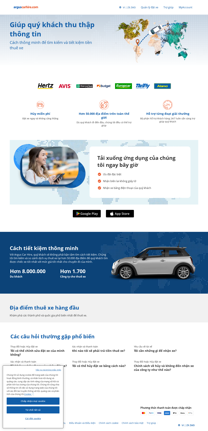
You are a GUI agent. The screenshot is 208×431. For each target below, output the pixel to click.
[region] (33, 396)
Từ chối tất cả (33, 409)
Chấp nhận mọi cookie (33, 401)
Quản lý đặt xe (149, 7)
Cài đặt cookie (33, 418)
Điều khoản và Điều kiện (82, 422)
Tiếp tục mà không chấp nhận (48, 370)
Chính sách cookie (108, 422)
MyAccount (185, 7)
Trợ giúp (168, 7)
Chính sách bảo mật (132, 422)
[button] (87, 214)
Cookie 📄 (29, 394)
